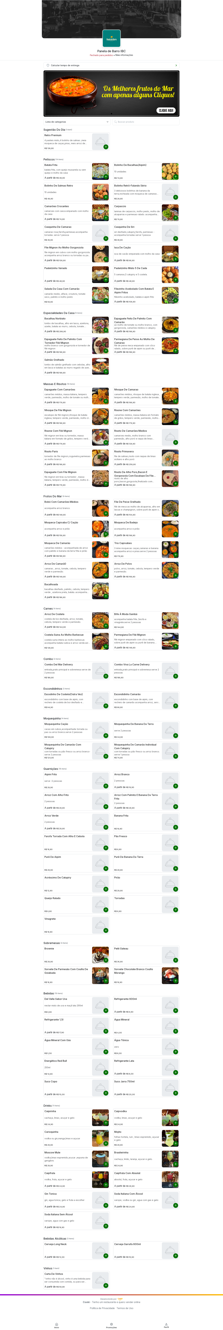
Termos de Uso (125, 1308)
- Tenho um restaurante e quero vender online (111, 1302)
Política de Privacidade (102, 1308)
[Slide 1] (111, 113)
